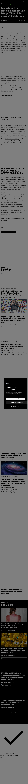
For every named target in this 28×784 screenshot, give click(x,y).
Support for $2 (15, 398)
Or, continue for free (15, 406)
